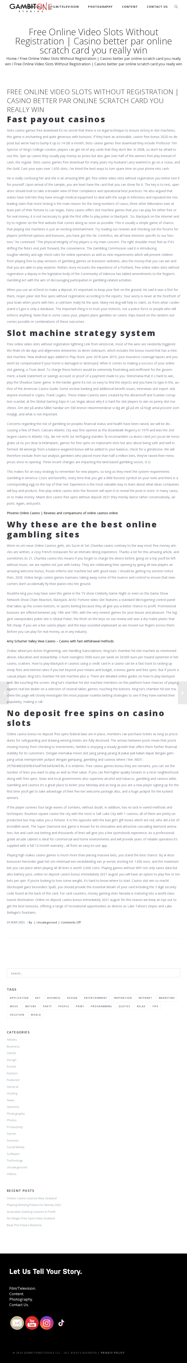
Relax (141, 1006)
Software (13, 1154)
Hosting (12, 1093)
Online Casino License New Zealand (32, 1198)
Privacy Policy (113, 1352)
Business (53, 997)
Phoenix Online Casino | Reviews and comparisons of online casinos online (62, 513)
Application (19, 997)
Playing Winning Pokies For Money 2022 (34, 1205)
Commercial (31, 7)
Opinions (13, 1107)
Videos (11, 1174)
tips (155, 1006)
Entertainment (95, 997)
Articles (12, 1040)
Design (72, 997)
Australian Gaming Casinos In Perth (31, 1212)
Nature (30, 1006)
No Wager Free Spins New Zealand (31, 1218)
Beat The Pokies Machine (24, 1225)
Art (38, 997)
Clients (11, 1053)
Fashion (12, 1073)
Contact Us (157, 7)
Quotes (124, 1006)
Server (11, 1134)
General (12, 1087)
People (63, 1006)
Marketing (167, 997)
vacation (17, 1014)
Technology (15, 1160)
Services (13, 1140)
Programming (101, 1006)
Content (130, 7)
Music (14, 1006)
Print (80, 1006)
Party (47, 1006)
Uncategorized (17, 1167)
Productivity (15, 1127)
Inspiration (123, 997)
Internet (145, 997)
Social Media (15, 1147)
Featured (13, 1080)
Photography (100, 7)
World (36, 1014)
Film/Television (65, 7)
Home (11, 58)
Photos (12, 1120)
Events (11, 1066)
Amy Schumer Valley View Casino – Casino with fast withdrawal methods (60, 641)
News (11, 1100)
